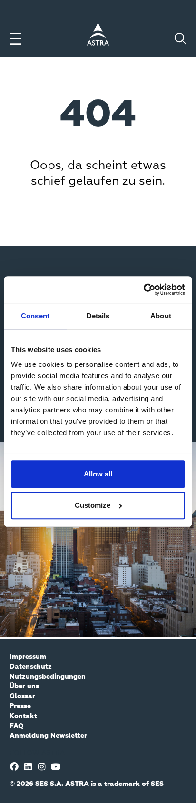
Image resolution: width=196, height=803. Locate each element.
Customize (92, 505)
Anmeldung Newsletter (48, 735)
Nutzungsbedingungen (48, 676)
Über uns (24, 686)
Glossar (22, 696)
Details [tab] (98, 316)
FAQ (17, 726)
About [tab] (160, 316)
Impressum (28, 657)
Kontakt (23, 716)
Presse (20, 706)
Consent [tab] (35, 316)
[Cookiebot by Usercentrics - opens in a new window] (143, 289)
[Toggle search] (180, 39)
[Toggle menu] (15, 39)
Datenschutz (31, 666)
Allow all (98, 474)
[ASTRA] (98, 35)
